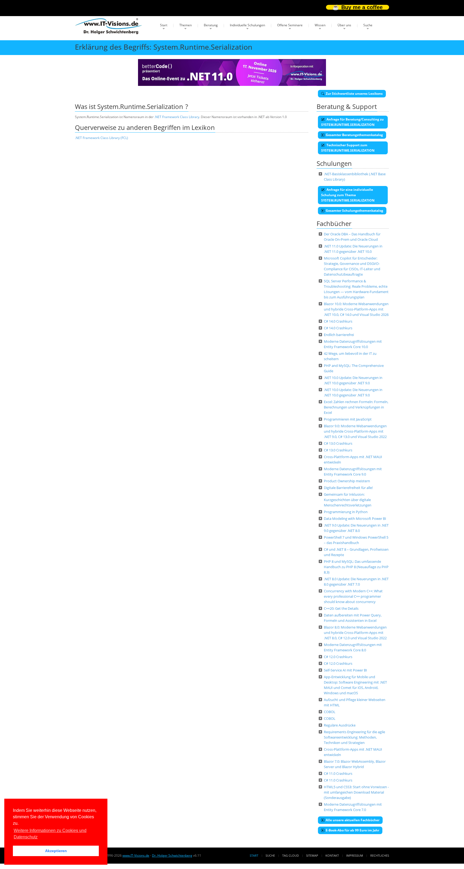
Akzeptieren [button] (56, 851)
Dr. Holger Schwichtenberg (172, 855)
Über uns (344, 25)
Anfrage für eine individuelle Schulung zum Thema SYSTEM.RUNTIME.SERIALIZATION (348, 195)
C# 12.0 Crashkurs (338, 656)
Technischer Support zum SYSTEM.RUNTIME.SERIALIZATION (348, 148)
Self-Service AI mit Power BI (345, 670)
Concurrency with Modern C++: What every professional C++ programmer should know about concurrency (353, 596)
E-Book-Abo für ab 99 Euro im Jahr (352, 830)
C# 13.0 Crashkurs (338, 443)
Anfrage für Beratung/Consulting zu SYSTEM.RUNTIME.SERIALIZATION (352, 122)
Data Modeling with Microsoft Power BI (355, 518)
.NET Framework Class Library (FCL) (101, 138)
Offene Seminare (290, 25)
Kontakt (332, 855)
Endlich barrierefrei (339, 334)
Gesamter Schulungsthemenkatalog (354, 210)
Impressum (354, 855)
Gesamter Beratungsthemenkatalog (354, 135)
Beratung (211, 25)
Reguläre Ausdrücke (340, 725)
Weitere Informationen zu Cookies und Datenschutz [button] (50, 833)
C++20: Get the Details (341, 608)
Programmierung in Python (346, 511)
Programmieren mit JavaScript (348, 419)
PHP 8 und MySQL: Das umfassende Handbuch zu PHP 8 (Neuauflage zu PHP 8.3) (356, 567)
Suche (367, 25)
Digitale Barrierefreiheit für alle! (348, 487)
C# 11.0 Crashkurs (338, 773)
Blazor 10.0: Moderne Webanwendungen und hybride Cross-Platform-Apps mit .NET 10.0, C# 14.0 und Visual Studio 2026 (356, 309)
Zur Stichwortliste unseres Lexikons (354, 93)
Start (163, 25)
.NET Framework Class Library (176, 117)
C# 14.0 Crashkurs (338, 321)
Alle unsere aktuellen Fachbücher (352, 820)
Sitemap (312, 855)
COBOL (329, 711)
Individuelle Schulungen (247, 25)
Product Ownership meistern (347, 481)
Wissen (320, 25)
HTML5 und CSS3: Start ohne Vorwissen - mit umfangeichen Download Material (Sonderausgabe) (356, 792)
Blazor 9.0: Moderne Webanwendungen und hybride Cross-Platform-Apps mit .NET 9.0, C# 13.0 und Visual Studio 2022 (355, 431)
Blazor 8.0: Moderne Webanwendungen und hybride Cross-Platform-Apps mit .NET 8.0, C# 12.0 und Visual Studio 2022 (355, 632)
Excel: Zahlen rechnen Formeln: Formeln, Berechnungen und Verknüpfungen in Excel (356, 407)
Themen (185, 25)
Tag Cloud (290, 855)
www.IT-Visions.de (135, 855)
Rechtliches (379, 855)
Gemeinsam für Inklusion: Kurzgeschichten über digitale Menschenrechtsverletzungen (347, 499)
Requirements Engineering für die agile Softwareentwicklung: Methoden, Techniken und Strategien (354, 737)
